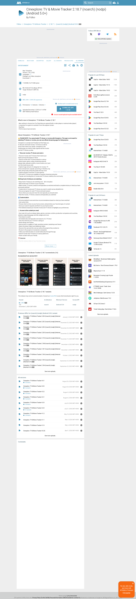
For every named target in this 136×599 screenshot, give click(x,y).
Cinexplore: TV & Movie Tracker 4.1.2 (33, 413)
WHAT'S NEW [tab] (30, 60)
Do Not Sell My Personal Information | (52, 597)
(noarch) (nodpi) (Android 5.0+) (67, 24)
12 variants (28, 410)
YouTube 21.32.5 (98, 112)
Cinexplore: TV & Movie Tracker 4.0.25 (34, 431)
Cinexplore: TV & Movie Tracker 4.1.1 (33, 420)
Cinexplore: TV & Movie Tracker (35, 24)
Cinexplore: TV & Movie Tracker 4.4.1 (33, 380)
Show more (49, 246)
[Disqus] (50, 516)
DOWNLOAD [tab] (21, 60)
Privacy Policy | (36, 597)
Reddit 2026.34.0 (98, 189)
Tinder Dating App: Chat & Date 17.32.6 (105, 309)
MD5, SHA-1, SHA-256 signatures (32, 100)
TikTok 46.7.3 (97, 249)
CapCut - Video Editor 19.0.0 (102, 90)
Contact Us (77, 597)
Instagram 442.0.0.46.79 (101, 161)
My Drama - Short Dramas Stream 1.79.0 (105, 265)
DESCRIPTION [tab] (40, 60)
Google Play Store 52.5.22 (101, 128)
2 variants (28, 415)
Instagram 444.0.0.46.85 (101, 210)
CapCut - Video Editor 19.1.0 (102, 85)
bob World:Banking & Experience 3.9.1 (104, 282)
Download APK (68, 109)
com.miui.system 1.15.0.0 (101, 183)
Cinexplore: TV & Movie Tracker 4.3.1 (33, 397)
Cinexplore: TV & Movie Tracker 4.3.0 (33, 402)
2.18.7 (51, 24)
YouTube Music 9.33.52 (100, 123)
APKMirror (26, 3)
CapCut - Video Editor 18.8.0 (102, 79)
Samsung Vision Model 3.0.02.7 (103, 238)
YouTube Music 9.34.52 (100, 216)
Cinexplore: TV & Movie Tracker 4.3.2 (33, 391)
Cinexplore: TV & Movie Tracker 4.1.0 (33, 425)
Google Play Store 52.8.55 (101, 117)
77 (30, 74)
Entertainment (23, 65)
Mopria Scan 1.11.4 (99, 271)
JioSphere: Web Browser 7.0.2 (102, 298)
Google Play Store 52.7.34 (101, 101)
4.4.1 (35, 256)
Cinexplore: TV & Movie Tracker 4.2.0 (33, 408)
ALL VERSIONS (80, 60)
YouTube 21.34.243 (99, 167)
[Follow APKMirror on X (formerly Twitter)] (91, 35)
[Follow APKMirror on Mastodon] (99, 35)
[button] (65, 65)
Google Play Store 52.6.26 (101, 107)
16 (31, 105)
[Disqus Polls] (50, 467)
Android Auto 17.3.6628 (100, 150)
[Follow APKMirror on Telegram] (107, 35)
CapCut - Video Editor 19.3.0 (102, 172)
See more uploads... (50, 371)
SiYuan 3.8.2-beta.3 (99, 303)
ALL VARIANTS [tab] (58, 60)
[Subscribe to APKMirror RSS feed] (115, 35)
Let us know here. (72, 595)
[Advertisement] (50, 43)
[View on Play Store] (74, 65)
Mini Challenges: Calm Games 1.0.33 (104, 292)
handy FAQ (53, 296)
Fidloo (32, 17)
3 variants (28, 382)
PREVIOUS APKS (68, 60)
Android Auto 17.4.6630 (100, 178)
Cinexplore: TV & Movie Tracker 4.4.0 (33, 386)
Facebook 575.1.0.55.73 (100, 227)
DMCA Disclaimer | (68, 597)
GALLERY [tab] (48, 60)
